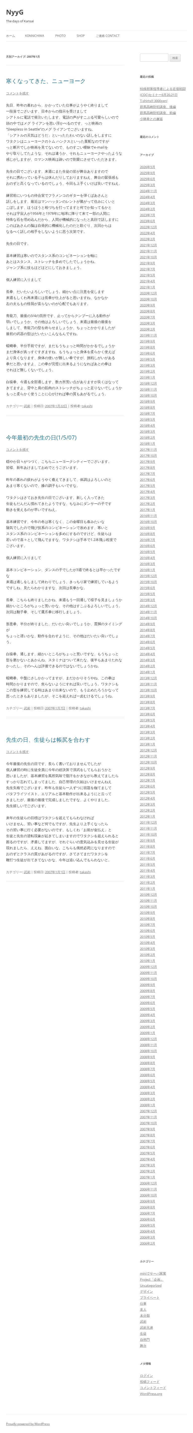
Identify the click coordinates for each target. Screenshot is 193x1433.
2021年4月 (147, 281)
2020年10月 (148, 299)
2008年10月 (148, 1051)
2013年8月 (147, 702)
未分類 (145, 1315)
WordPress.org (151, 1393)
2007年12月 (148, 1111)
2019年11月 (148, 335)
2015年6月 (147, 588)
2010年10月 (148, 906)
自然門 (145, 1339)
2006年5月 (147, 1225)
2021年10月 (148, 257)
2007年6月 (147, 1147)
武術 (27, 406)
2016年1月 (147, 570)
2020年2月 (147, 329)
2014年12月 (148, 606)
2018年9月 (147, 401)
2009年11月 (148, 972)
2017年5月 (147, 485)
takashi (87, 406)
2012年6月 (147, 786)
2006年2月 (147, 1243)
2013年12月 (148, 678)
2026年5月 (147, 167)
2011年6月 (147, 858)
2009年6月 (147, 1003)
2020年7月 (147, 317)
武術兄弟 (146, 1327)
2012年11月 (148, 756)
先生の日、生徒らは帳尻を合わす (48, 739)
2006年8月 (147, 1207)
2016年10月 (148, 521)
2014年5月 (147, 648)
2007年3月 (147, 1165)
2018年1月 (147, 443)
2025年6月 (147, 179)
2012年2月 (147, 810)
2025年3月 (147, 185)
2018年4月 (147, 425)
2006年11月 (148, 1189)
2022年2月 (147, 239)
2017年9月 (147, 461)
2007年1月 (147, 1177)
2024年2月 (147, 209)
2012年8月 (147, 774)
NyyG (15, 12)
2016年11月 (148, 515)
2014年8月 (147, 630)
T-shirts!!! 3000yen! (153, 100)
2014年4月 (147, 654)
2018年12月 (148, 383)
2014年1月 (147, 672)
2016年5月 (147, 551)
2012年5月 (147, 792)
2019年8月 (147, 347)
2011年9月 (147, 840)
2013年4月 (147, 726)
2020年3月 (147, 323)
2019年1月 (147, 377)
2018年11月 (148, 389)
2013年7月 (147, 708)
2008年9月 (147, 1057)
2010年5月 (147, 936)
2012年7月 (147, 780)
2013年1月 (147, 744)
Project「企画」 (152, 1279)
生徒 (143, 1333)
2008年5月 (147, 1081)
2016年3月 (147, 564)
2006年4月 (147, 1231)
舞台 (143, 1345)
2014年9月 (147, 624)
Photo (60, 36)
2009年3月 (147, 1021)
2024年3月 (147, 203)
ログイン (146, 1375)
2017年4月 (147, 491)
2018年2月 (147, 437)
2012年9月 (147, 768)
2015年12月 (148, 576)
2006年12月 (148, 1183)
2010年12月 (148, 894)
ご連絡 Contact (108, 36)
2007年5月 (147, 1153)
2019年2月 (147, 371)
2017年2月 (147, 503)
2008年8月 (147, 1063)
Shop (81, 36)
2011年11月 (148, 828)
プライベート (150, 1297)
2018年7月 (147, 413)
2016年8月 (147, 533)
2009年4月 (147, 1015)
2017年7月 (147, 473)
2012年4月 (147, 798)
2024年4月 (147, 197)
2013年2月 (147, 738)
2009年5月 (147, 1009)
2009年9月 (147, 984)
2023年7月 (147, 215)
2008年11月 (148, 1045)
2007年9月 (147, 1129)
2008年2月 (147, 1099)
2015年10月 (148, 582)
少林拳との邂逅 (151, 119)
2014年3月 (147, 660)
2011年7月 (147, 852)
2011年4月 (147, 870)
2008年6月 (147, 1075)
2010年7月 (147, 924)
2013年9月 (147, 696)
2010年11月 (148, 900)
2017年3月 (147, 497)
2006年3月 (147, 1237)
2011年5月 (147, 864)
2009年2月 (147, 1027)
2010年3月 (147, 948)
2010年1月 (147, 960)
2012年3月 (147, 804)
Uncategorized (151, 1285)
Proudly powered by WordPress (28, 1424)
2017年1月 (147, 509)
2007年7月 (147, 1141)
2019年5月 (147, 359)
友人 (143, 1309)
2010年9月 (147, 912)
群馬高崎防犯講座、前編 (158, 113)
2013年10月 (148, 690)
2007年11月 (148, 1117)
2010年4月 (147, 942)
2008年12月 (148, 1039)
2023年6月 (147, 221)
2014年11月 (148, 612)
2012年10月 (148, 762)
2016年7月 (147, 539)
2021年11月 (148, 251)
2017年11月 (148, 449)
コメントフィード (153, 1387)
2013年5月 (147, 720)
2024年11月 (148, 191)
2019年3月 (147, 365)
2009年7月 (147, 997)
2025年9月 (147, 173)
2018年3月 (147, 431)
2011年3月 (147, 876)
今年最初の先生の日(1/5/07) (41, 437)
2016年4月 (147, 558)
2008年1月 (147, 1105)
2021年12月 (148, 245)
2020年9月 (147, 305)
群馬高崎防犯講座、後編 (158, 106)
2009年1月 (147, 1033)
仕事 (143, 1303)
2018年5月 (147, 419)
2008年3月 (147, 1093)
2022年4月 (147, 233)
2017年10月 (148, 455)
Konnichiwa (34, 36)
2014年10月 (148, 618)
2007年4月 (147, 1159)
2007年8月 (147, 1135)
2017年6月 (147, 479)
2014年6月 (147, 642)
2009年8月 (147, 990)
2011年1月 (147, 888)
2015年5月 (147, 594)
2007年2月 (147, 1171)
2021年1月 (147, 287)
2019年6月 (147, 353)
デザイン (146, 1291)
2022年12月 (148, 227)
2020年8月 (147, 311)
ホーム (10, 36)
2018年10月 (148, 395)
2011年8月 (147, 846)
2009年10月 (148, 978)
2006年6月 (147, 1219)
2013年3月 (147, 732)
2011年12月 (148, 822)
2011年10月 (148, 834)
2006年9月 (147, 1201)
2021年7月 (147, 269)
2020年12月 (148, 293)
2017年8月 (147, 467)
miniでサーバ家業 (153, 1273)
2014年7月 (147, 636)
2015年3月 (147, 600)
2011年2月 (147, 882)
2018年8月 (147, 407)
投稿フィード (150, 1381)
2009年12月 (148, 966)
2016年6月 (147, 545)
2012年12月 (148, 750)
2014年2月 (147, 666)
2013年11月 (148, 684)
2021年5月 (147, 275)
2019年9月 (147, 341)
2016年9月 (147, 527)
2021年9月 (147, 263)
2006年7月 (147, 1213)
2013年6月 (147, 714)
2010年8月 (147, 918)
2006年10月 (148, 1195)
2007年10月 (148, 1123)
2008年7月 (147, 1069)
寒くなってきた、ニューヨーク (46, 80)
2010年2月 (147, 954)
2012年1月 (147, 816)
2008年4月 (147, 1087)
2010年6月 (147, 930)
